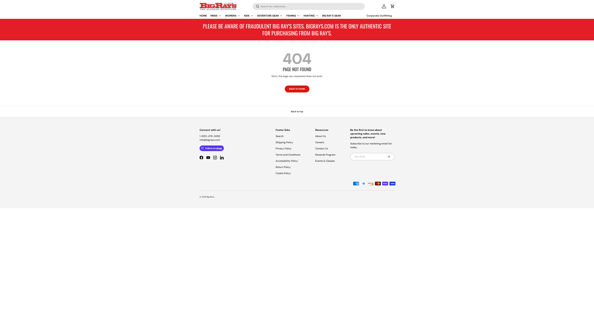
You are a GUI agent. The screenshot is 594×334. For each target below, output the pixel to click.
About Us (320, 136)
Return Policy (283, 167)
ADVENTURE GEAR (268, 15)
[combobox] (308, 6)
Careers (319, 142)
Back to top (297, 111)
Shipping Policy (284, 142)
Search (280, 136)
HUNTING (309, 15)
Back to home (297, 89)
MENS (214, 15)
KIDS (247, 15)
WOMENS (231, 15)
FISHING (291, 15)
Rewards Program (325, 154)
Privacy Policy (283, 148)
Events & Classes (325, 161)
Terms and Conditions (288, 154)
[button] (392, 6)
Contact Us (321, 148)
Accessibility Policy (287, 161)
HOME (203, 15)
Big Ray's (210, 197)
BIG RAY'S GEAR (331, 15)
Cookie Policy (283, 173)
